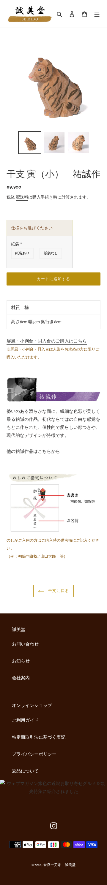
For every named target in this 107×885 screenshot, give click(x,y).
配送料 (22, 197)
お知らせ (21, 661)
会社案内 (21, 678)
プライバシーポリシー (34, 754)
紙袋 (16, 244)
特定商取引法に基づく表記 (38, 737)
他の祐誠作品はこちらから (33, 451)
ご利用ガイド (25, 720)
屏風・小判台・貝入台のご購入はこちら (47, 341)
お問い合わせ (25, 644)
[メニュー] (97, 14)
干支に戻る (58, 590)
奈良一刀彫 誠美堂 (59, 864)
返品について (25, 771)
